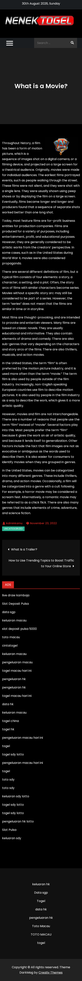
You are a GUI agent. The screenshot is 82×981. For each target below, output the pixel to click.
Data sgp (41, 892)
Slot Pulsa (9, 830)
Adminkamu (14, 523)
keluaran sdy (11, 838)
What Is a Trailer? (24, 549)
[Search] (72, 43)
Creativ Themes (51, 972)
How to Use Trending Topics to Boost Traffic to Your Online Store (41, 563)
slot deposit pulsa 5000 (19, 629)
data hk (41, 909)
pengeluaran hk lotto (18, 821)
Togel (41, 901)
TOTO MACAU (41, 934)
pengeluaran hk (41, 918)
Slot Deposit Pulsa (15, 603)
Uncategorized (13, 528)
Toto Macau (41, 926)
